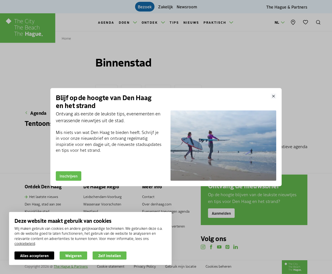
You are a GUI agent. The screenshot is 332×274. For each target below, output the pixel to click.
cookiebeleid (24, 243)
